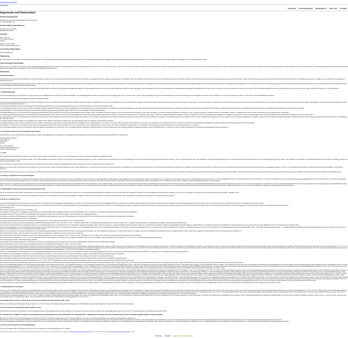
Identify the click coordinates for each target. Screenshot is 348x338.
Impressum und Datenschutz (183, 336)
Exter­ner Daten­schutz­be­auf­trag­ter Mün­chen (80, 331)
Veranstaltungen (306, 8)
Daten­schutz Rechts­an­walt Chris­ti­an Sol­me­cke (119, 331)
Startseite (292, 8)
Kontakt (343, 8)
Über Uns (333, 8)
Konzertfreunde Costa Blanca (8, 2)
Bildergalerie (321, 8)
